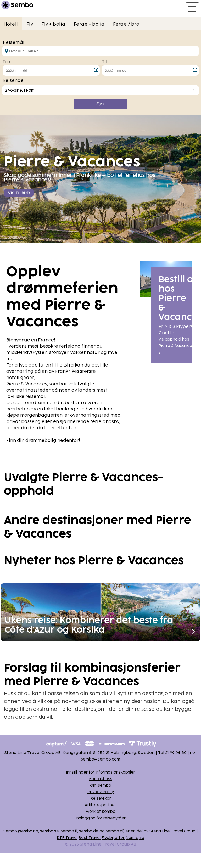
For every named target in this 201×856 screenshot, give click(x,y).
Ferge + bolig (89, 24)
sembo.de (88, 831)
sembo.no (28, 831)
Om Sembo (100, 785)
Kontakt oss (100, 779)
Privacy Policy (100, 792)
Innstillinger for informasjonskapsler (100, 772)
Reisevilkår (100, 798)
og (102, 831)
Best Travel (89, 838)
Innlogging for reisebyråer (100, 818)
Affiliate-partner (100, 805)
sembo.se (49, 831)
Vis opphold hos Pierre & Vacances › (176, 346)
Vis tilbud (19, 193)
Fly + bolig (53, 24)
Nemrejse (135, 838)
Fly (29, 24)
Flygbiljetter (113, 838)
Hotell (11, 24)
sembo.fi (69, 831)
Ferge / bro (126, 24)
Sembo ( (11, 831)
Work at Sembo (100, 811)
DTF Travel (67, 838)
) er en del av (136, 831)
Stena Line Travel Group (172, 831)
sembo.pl (114, 831)
